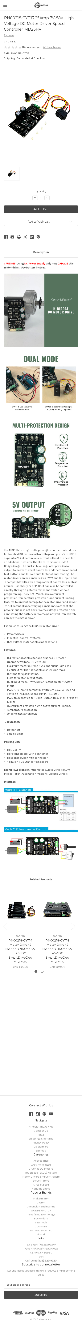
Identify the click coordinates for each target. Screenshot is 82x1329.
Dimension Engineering (41, 1206)
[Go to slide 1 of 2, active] (36, 971)
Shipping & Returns (41, 1138)
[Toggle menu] (5, 5)
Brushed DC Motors (41, 1168)
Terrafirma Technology (41, 1214)
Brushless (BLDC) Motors (41, 1172)
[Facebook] (6, 237)
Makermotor (41, 1198)
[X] (25, 237)
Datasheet (13, 729)
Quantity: (41, 191)
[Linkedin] (32, 237)
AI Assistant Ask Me (41, 1126)
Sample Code (15, 733)
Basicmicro (41, 1218)
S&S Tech (41, 1222)
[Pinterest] (38, 237)
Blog (41, 1134)
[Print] (19, 237)
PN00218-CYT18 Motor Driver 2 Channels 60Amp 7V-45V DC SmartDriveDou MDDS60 (57, 951)
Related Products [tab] (41, 879)
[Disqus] (41, 1030)
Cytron (41, 1202)
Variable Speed (41, 1188)
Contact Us (41, 1130)
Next (73, 926)
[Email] (12, 237)
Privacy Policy (41, 1142)
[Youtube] (51, 1114)
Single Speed (41, 1184)
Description (41, 252)
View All (41, 1234)
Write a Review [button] (52, 47)
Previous (5, 926)
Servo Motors (41, 1180)
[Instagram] (38, 1114)
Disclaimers (41, 1146)
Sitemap (41, 1150)
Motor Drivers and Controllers (41, 1176)
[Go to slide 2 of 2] (42, 971)
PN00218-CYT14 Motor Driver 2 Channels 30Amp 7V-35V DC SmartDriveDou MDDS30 (20, 951)
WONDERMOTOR (41, 1210)
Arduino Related (41, 1164)
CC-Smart (41, 1226)
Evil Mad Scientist (41, 1230)
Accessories (41, 1160)
